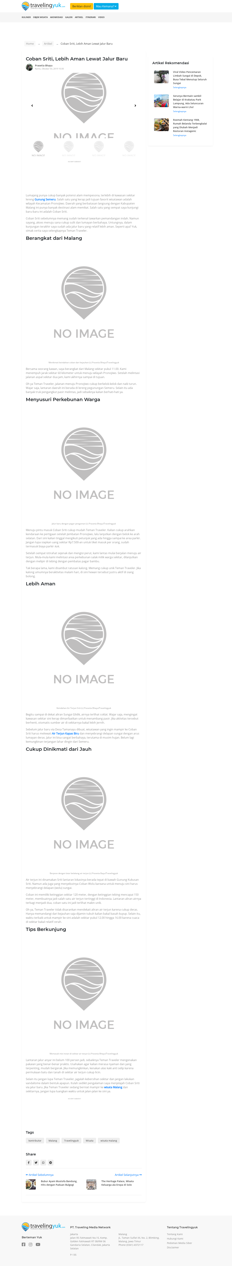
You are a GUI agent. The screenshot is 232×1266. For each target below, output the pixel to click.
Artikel (79, 17)
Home (30, 44)
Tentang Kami (175, 1234)
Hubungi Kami (175, 1238)
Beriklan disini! (81, 6)
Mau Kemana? (105, 6)
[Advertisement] (87, 178)
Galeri (69, 17)
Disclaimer (173, 1247)
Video (101, 17)
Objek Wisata (40, 17)
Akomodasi (56, 17)
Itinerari (91, 17)
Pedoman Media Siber (179, 1243)
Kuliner (26, 17)
